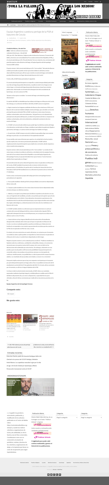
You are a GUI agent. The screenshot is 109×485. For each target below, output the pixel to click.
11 (34, 394)
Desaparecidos (90, 117)
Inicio (85, 1)
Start (52, 393)
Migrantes (87, 136)
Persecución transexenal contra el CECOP (19, 369)
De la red (96, 106)
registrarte (89, 64)
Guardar (11, 336)
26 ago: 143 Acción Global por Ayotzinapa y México (22, 366)
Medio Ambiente (89, 128)
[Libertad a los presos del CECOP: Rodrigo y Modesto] (74, 101)
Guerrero (94, 119)
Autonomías (94, 89)
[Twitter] (10, 1)
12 (36, 394)
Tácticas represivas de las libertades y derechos (93, 172)
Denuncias (87, 110)
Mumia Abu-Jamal (91, 139)
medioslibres (12, 38)
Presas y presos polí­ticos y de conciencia (92, 148)
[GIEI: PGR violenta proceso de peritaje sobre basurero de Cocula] (30, 318)
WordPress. (59, 469)
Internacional (91, 122)
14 (39, 394)
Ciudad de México (91, 98)
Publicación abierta (91, 155)
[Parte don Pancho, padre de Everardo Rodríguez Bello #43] (65, 110)
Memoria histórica (91, 134)
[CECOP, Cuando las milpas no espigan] (74, 138)
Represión (94, 163)
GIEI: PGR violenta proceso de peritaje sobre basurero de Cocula (30, 325)
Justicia (28, 40)
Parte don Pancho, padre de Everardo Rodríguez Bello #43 (24, 356)
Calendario (89, 95)
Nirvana (54, 469)
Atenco (90, 89)
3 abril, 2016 (22, 38)
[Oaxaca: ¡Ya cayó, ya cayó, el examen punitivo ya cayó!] (65, 129)
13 (37, 394)
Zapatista (89, 178)
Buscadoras (96, 92)
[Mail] (16, 1)
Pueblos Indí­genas (35, 462)
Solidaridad (89, 166)
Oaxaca (95, 142)
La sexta (93, 125)
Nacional (89, 142)
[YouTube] (8, 1)
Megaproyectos (94, 131)
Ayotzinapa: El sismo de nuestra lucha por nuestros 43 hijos (13, 382)
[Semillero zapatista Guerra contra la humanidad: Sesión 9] (65, 138)
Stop (53, 393)
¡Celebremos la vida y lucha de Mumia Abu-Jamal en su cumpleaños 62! (43, 346)
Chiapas (98, 95)
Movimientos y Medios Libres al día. (81, 462)
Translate (74, 35)
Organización (88, 145)
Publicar (96, 1)
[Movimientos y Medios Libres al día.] (74, 119)
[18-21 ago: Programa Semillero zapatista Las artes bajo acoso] (74, 110)
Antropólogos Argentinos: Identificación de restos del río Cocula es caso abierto (46, 325)
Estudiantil (88, 119)
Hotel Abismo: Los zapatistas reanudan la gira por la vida (24, 362)
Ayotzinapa (13, 25)
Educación (98, 116)
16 (42, 394)
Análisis (88, 86)
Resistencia (99, 163)
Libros (98, 125)
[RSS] (14, 1)
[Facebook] (12, 1)
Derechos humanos (20, 40)
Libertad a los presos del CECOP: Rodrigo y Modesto (22, 359)
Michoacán (100, 133)
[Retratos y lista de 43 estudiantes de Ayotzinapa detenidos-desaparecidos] (65, 101)
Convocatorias (93, 101)
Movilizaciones (92, 136)
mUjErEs (98, 136)
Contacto (90, 1)
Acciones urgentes (91, 83)
